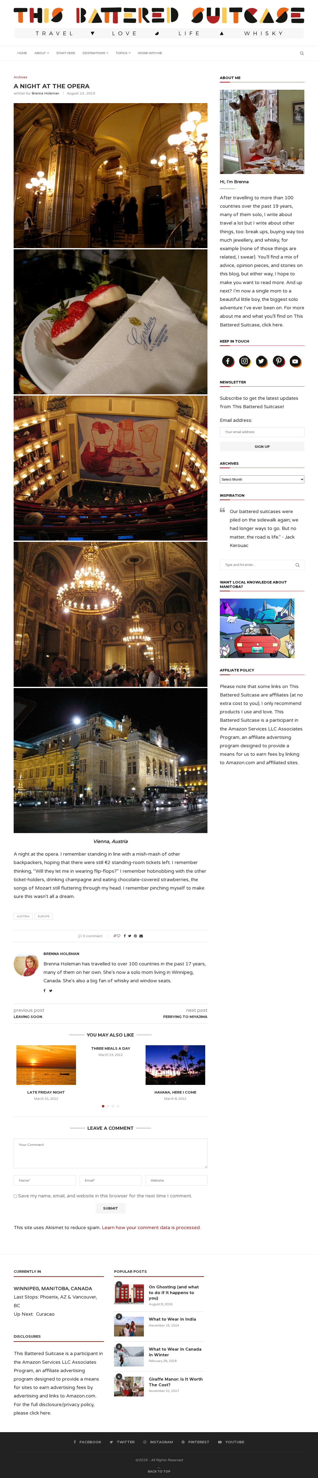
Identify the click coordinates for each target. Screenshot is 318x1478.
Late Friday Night (46, 1092)
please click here (32, 1413)
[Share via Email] (141, 936)
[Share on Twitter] (129, 936)
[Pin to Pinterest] (135, 936)
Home (22, 53)
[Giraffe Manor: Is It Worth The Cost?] (129, 1386)
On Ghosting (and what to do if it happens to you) (174, 1293)
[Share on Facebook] (125, 936)
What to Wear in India (172, 1319)
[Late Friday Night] (46, 1065)
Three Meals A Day (110, 1048)
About (40, 53)
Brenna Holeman (45, 93)
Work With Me (150, 53)
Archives (20, 77)
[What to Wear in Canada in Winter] (129, 1356)
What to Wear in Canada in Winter (175, 1352)
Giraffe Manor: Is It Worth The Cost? (176, 1382)
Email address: (236, 420)
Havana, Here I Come (175, 1092)
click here (272, 325)
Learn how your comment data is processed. (151, 1227)
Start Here (65, 53)
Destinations (94, 53)
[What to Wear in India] (129, 1326)
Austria (23, 916)
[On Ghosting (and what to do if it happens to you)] (129, 1294)
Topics (121, 53)
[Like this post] (118, 936)
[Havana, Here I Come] (175, 1065)
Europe (44, 916)
